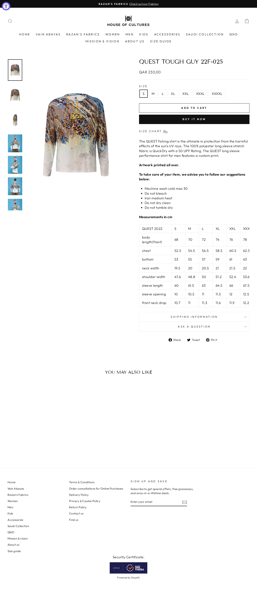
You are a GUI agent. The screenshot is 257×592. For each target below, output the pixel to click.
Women (112, 34)
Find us (73, 520)
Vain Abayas (48, 34)
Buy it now (194, 119)
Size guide (161, 41)
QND (233, 34)
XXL (185, 93)
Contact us (76, 513)
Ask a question (194, 326)
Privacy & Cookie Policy (84, 501)
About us (135, 41)
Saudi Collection (205, 34)
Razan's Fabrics (83, 34)
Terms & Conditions (81, 482)
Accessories (167, 34)
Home (24, 34)
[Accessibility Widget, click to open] (6, 6)
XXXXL (217, 93)
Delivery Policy (79, 495)
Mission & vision (102, 41)
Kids (143, 34)
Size (143, 86)
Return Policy (78, 507)
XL (173, 93)
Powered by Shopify (128, 577)
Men (129, 34)
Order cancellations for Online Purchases (96, 488)
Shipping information (194, 316)
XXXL (200, 93)
